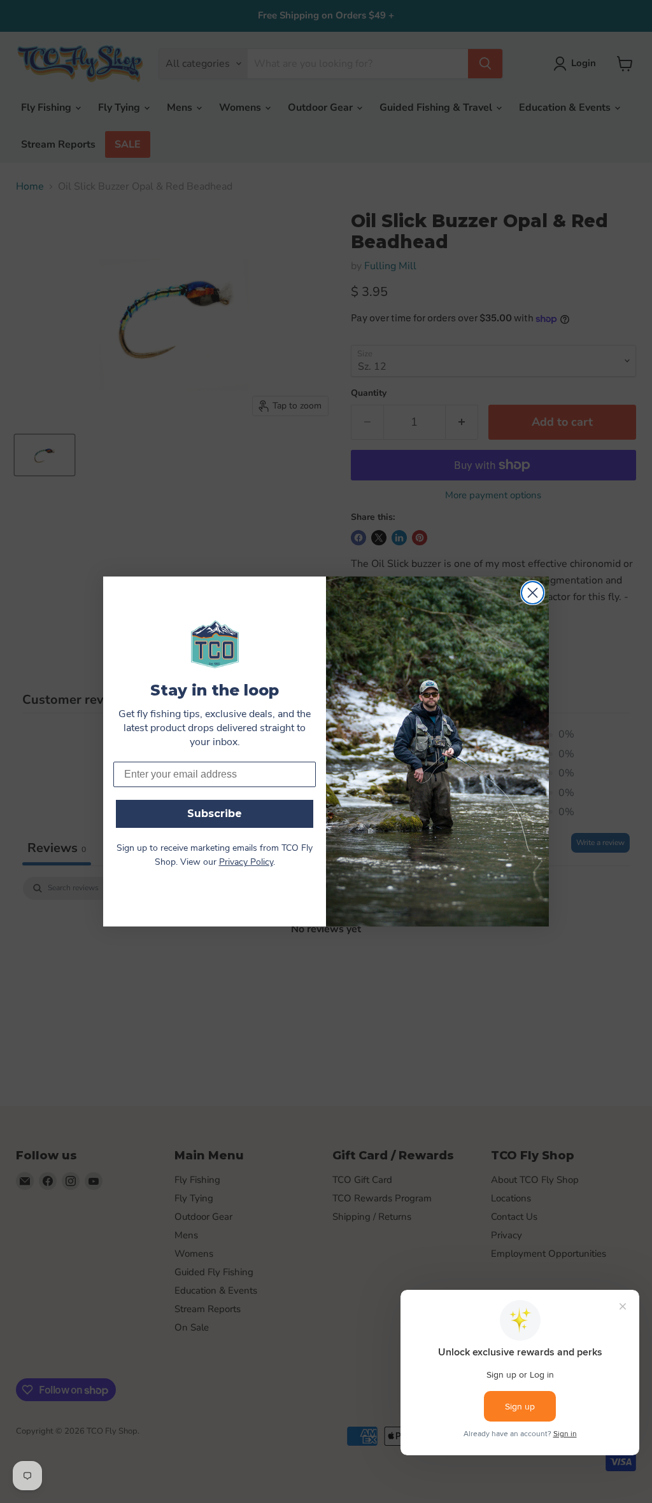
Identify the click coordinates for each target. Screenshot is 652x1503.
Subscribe (214, 813)
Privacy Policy (246, 862)
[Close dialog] (532, 593)
